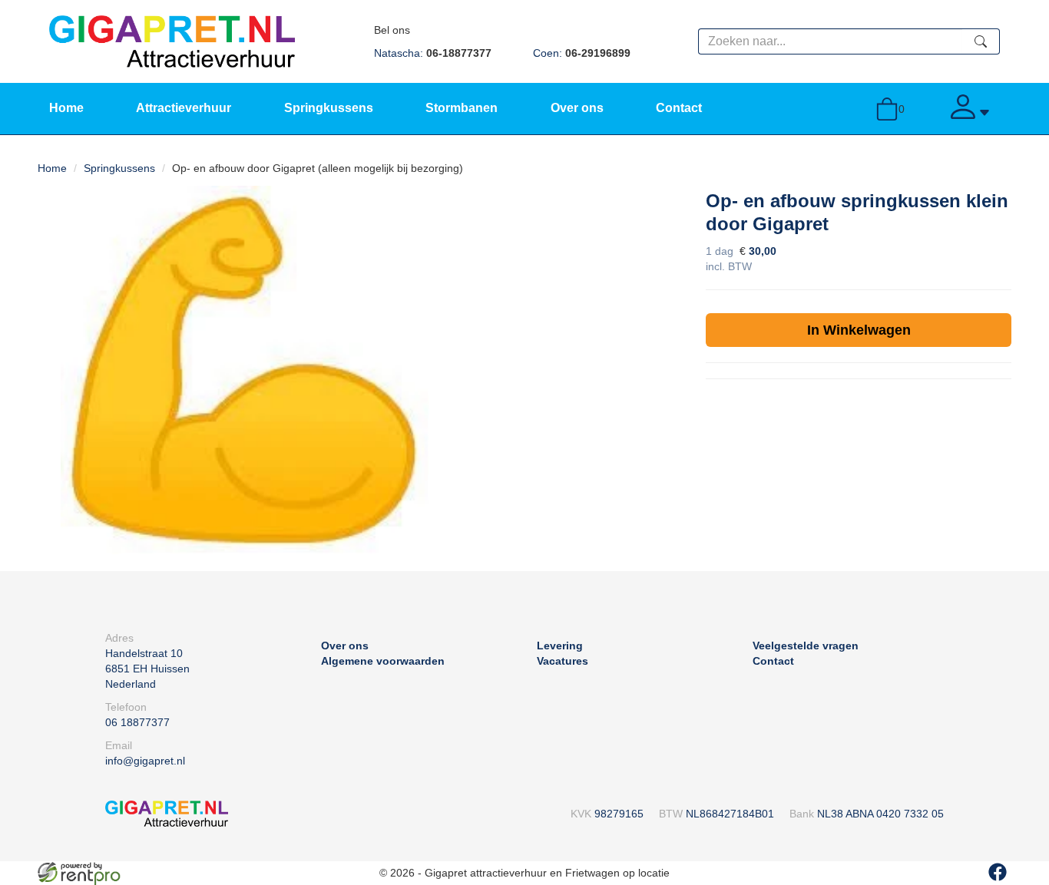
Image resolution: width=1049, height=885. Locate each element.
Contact (679, 107)
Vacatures (562, 661)
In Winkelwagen (859, 330)
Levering (560, 645)
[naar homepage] (172, 41)
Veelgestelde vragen (806, 645)
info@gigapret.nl (145, 761)
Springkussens (328, 107)
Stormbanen (461, 107)
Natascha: (432, 53)
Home (66, 107)
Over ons (577, 107)
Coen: (581, 53)
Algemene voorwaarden (383, 661)
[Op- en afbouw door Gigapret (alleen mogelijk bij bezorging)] (245, 370)
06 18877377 (137, 722)
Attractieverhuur (183, 107)
